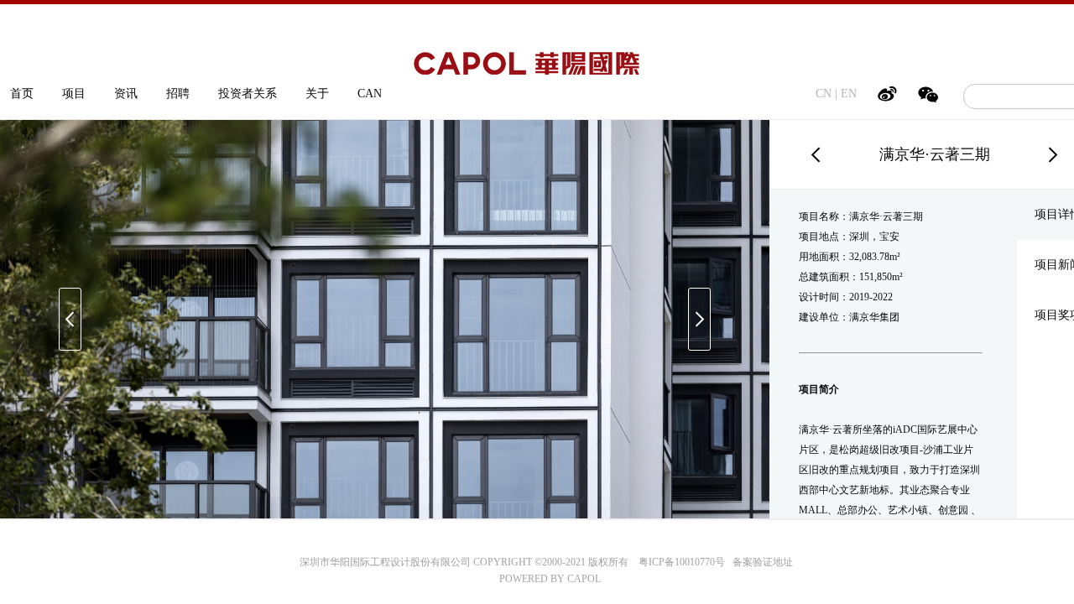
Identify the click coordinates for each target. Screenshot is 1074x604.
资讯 (126, 93)
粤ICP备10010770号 (682, 562)
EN (849, 93)
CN (824, 93)
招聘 (178, 93)
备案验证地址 (759, 562)
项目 (74, 93)
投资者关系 (247, 93)
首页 (22, 93)
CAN (369, 93)
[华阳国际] (526, 66)
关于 (317, 93)
